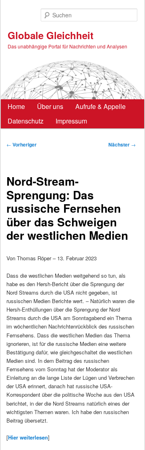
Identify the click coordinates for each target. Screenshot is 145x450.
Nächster (122, 144)
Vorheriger (21, 144)
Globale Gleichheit (50, 35)
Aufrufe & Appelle (100, 106)
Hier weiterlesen (28, 437)
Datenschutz (26, 121)
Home (16, 106)
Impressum (71, 121)
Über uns (50, 106)
